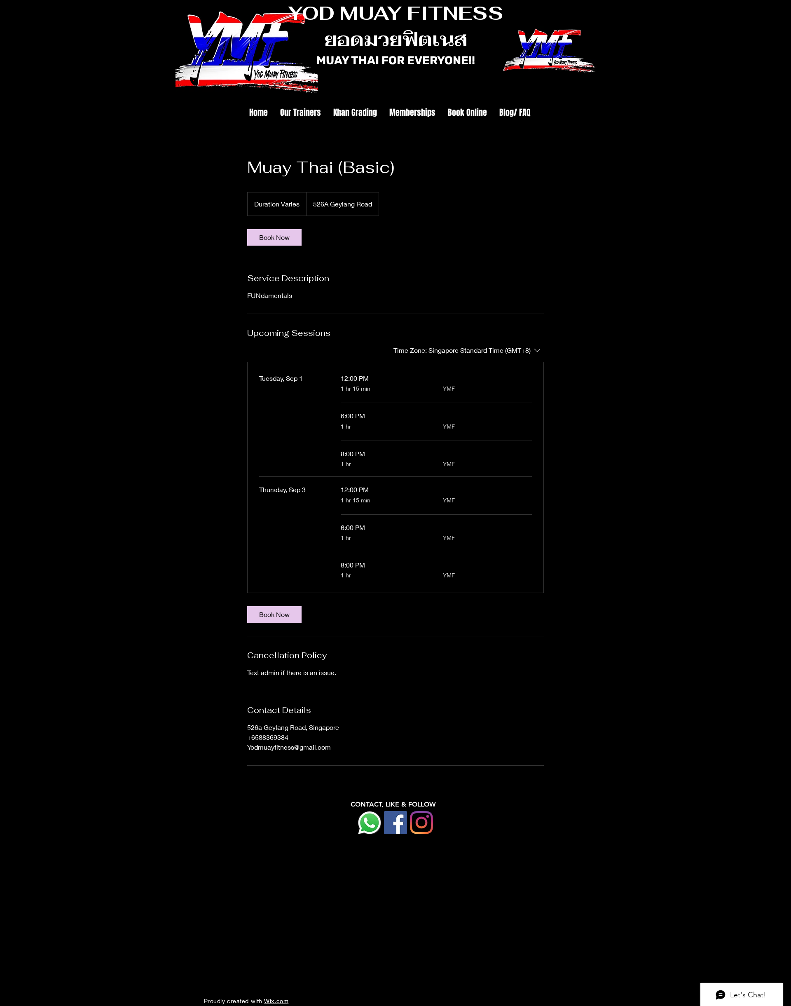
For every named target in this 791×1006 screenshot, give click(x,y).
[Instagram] (421, 822)
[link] (274, 237)
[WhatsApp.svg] (369, 822)
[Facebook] (395, 822)
